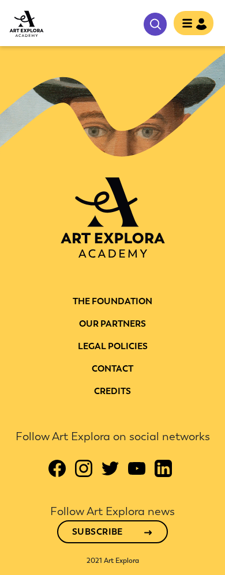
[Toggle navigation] (190, 24)
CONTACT (112, 369)
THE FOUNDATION (112, 301)
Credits (112, 391)
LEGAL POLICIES (113, 346)
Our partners (112, 324)
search (155, 24)
